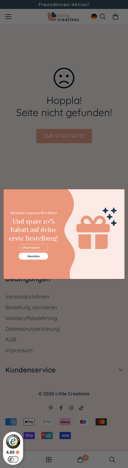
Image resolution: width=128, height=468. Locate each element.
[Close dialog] (120, 193)
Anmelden (33, 256)
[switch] (13, 459)
